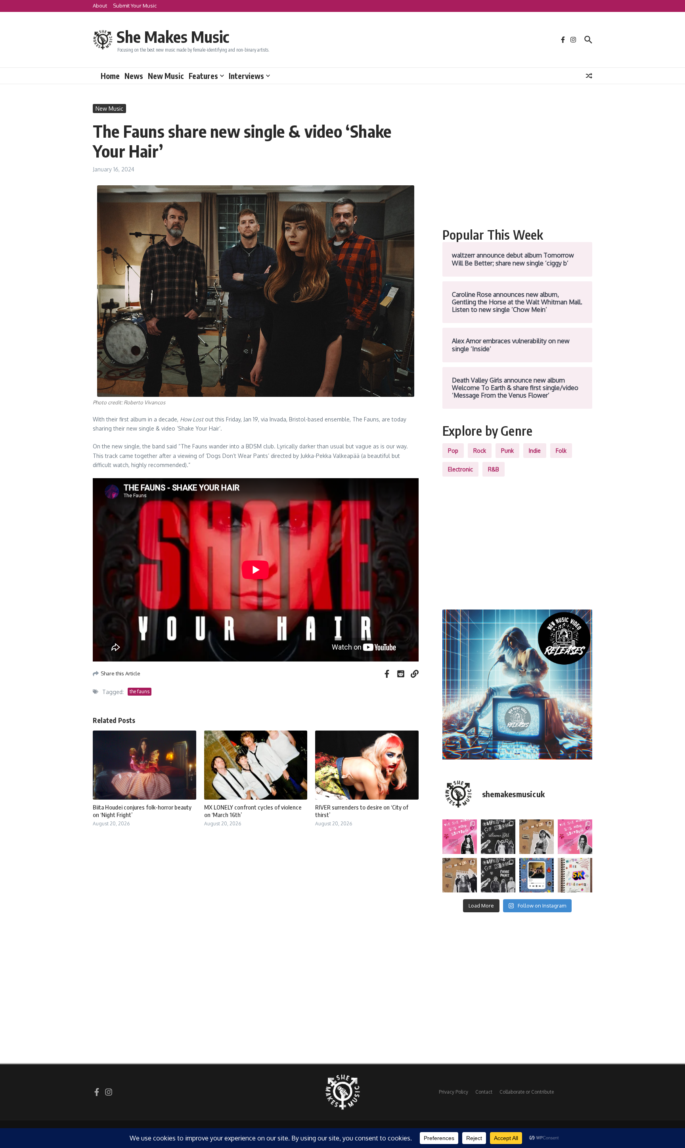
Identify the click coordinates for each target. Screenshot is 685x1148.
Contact (483, 1092)
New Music (166, 76)
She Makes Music (173, 36)
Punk (507, 450)
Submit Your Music (135, 5)
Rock (479, 450)
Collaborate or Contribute (526, 1092)
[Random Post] (589, 76)
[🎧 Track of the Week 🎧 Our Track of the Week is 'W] (536, 875)
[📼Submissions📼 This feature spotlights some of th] (536, 836)
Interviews (246, 76)
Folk (561, 450)
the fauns (139, 691)
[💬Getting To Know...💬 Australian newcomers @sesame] (498, 836)
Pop (453, 450)
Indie (535, 450)
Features (203, 76)
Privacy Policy (453, 1092)
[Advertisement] (517, 159)
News (133, 76)
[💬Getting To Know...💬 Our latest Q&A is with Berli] (498, 875)
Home (110, 76)
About (100, 5)
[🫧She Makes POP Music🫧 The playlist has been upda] (459, 836)
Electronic (460, 469)
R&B (493, 469)
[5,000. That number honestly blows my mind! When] (575, 875)
